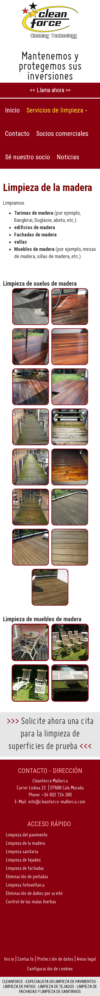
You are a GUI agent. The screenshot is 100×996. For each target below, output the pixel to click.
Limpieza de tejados (23, 860)
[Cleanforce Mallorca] (50, 20)
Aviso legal (86, 959)
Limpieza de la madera (25, 843)
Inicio (9, 959)
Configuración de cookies (50, 968)
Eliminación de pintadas (27, 876)
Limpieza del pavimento (27, 835)
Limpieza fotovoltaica (25, 885)
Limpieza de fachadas (25, 868)
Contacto (26, 959)
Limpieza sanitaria (22, 851)
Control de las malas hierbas (31, 901)
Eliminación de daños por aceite (34, 893)
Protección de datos (55, 959)
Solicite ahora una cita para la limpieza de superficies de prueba (51, 733)
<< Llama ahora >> (50, 90)
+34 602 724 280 (57, 794)
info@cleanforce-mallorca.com (56, 801)
